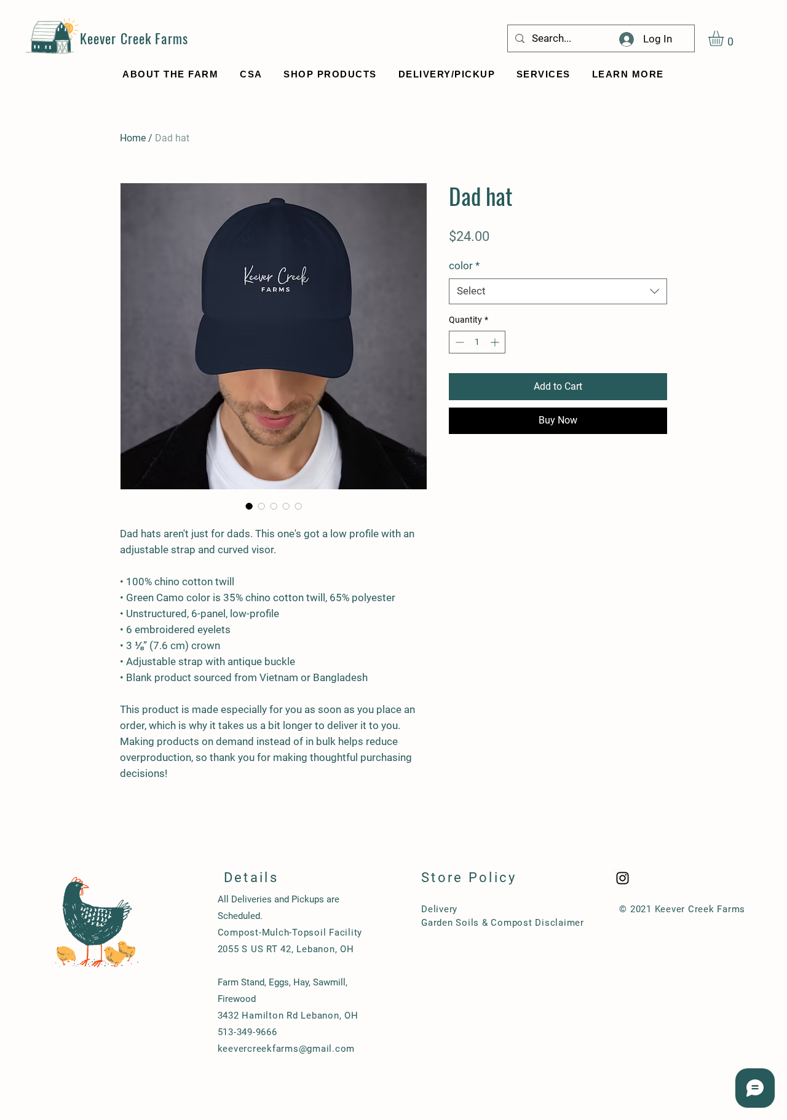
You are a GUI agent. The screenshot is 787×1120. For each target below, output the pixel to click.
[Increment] (496, 342)
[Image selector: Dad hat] (249, 506)
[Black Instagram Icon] (622, 878)
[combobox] (558, 291)
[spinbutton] (477, 342)
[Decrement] (458, 342)
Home (133, 138)
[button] (725, 38)
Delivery (439, 909)
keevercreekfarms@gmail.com (286, 1048)
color (464, 265)
